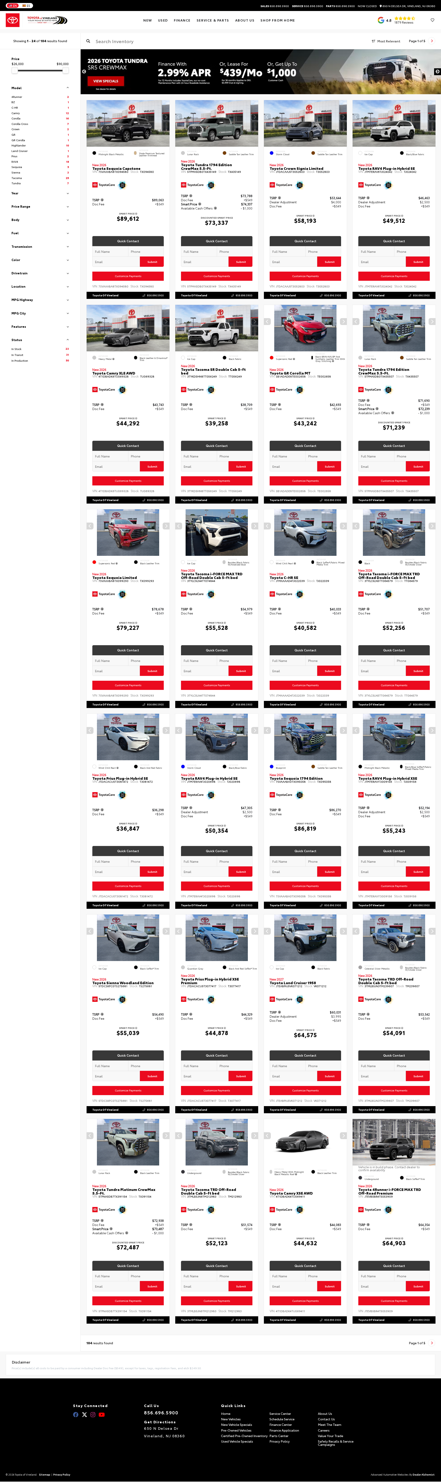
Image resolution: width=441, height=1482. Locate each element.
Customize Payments (128, 276)
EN (15, 5)
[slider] (14, 70)
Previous (84, 71)
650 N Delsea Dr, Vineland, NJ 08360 (408, 6)
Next (437, 71)
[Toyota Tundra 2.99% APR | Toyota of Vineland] (261, 71)
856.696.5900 (274, 6)
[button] (166, 117)
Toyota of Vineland (105, 295)
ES (28, 5)
